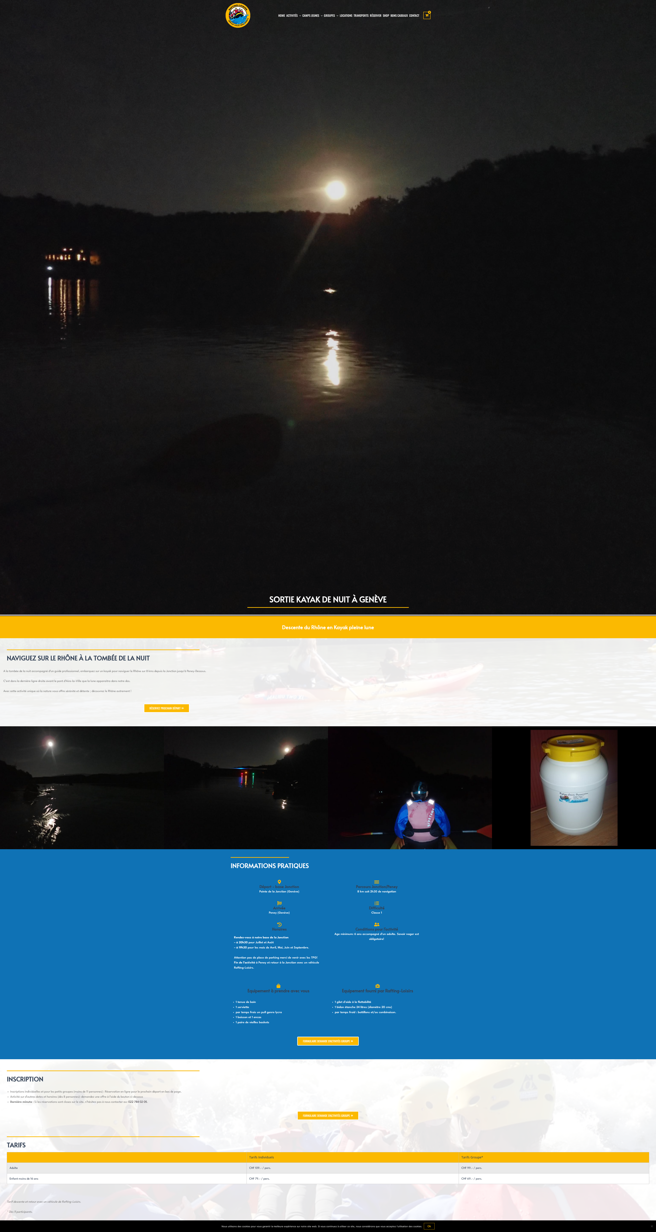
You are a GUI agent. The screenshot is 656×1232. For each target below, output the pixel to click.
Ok (429, 1226)
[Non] (651, 1226)
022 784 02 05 (137, 1102)
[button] (299, 15)
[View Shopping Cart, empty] (426, 15)
